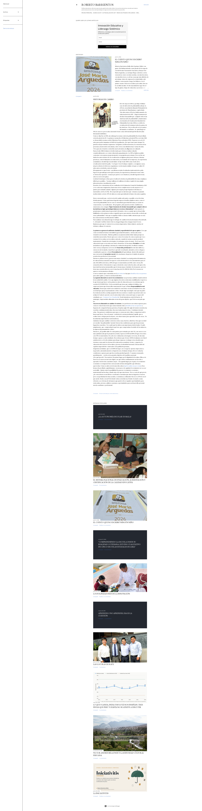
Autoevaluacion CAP (109, 13)
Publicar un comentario (126, 90)
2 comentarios (102, 710)
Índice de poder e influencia (126, 13)
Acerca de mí (97, 13)
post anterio (120, 273)
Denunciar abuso (8, 28)
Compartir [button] (117, 90)
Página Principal (87, 13)
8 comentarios (107, 549)
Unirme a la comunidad (112, 46)
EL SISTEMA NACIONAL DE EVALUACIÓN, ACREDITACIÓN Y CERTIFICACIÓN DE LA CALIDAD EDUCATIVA (119, 481)
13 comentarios (103, 485)
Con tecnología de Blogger (113, 806)
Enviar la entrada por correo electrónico (108, 393)
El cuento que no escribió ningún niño (113, 522)
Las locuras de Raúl (103, 664)
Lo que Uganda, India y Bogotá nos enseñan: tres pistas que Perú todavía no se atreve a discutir (118, 705)
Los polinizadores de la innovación (111, 593)
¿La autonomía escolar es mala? (114, 416)
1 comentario (102, 667)
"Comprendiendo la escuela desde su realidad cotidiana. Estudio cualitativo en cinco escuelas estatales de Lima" (119, 544)
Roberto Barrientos (97, 5)
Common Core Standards (111, 297)
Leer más (146, 90)
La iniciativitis (100, 793)
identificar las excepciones (138, 273)
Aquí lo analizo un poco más (132, 366)
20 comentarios (108, 419)
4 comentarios (107, 618)
